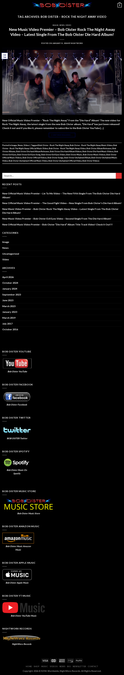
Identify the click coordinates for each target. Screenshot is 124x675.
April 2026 (8, 277)
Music (44, 666)
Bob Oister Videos (90, 161)
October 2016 (10, 329)
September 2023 (11, 294)
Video (68, 25)
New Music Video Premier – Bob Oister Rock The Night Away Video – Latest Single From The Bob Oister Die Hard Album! (60, 210)
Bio (69, 666)
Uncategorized (10, 253)
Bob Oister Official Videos (35, 157)
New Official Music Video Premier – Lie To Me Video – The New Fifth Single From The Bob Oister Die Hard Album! (61, 195)
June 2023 (7, 300)
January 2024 (9, 288)
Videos (54, 666)
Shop (36, 666)
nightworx (77, 43)
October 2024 (10, 282)
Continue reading (62, 135)
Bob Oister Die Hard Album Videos (66, 151)
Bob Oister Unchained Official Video (65, 161)
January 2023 (9, 311)
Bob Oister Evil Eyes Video (53, 154)
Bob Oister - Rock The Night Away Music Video (91, 145)
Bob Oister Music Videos (94, 154)
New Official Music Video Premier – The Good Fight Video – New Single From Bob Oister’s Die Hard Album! (62, 203)
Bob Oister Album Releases (99, 148)
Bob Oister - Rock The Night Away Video (67, 148)
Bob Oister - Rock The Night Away (53, 145)
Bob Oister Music (74, 154)
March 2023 (8, 306)
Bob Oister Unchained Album (77, 157)
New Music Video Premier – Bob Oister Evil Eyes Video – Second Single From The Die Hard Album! (56, 218)
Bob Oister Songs (55, 157)
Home (29, 666)
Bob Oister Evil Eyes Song (29, 154)
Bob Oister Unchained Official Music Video (28, 161)
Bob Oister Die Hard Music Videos (98, 151)
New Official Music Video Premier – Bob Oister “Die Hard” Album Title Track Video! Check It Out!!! (57, 224)
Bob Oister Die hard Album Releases (32, 151)
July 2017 (7, 323)
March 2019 (8, 317)
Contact (93, 666)
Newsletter (79, 666)
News (62, 25)
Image (56, 25)
